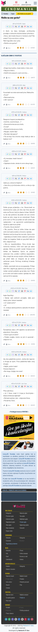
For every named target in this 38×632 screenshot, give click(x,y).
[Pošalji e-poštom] (31, 26)
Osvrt (7, 556)
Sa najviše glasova (10, 597)
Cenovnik (22, 528)
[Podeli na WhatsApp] (10, 26)
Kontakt (8, 607)
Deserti (8, 585)
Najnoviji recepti (10, 576)
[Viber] (12, 619)
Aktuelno (8, 538)
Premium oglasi (10, 516)
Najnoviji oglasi (23, 513)
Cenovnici (8, 541)
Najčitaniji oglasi (24, 519)
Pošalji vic (22, 597)
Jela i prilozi (9, 582)
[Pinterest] (25, 619)
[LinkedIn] (29, 619)
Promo (21, 550)
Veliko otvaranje (24, 553)
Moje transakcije (10, 528)
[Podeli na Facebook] (19, 26)
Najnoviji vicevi (9, 595)
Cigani (12, 14)
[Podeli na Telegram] (7, 26)
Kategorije (8, 513)
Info (7, 553)
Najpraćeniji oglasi (10, 522)
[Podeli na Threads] (22, 26)
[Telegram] (6, 619)
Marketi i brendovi (10, 569)
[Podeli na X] (16, 26)
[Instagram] (32, 619)
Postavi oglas (23, 522)
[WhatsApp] (9, 619)
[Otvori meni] (35, 3)
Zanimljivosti (9, 559)
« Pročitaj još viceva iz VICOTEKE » (19, 412)
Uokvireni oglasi (10, 519)
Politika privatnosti (24, 610)
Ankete (21, 559)
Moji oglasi (8, 525)
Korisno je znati (23, 556)
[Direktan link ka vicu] (4, 48)
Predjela (22, 579)
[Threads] (22, 619)
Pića (21, 585)
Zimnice (8, 588)
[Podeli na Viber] (13, 26)
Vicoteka (5, 14)
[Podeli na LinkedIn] (28, 26)
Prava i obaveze (10, 613)
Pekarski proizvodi (24, 582)
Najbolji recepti (23, 576)
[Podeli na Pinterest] (25, 26)
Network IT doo (28, 625)
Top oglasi (22, 516)
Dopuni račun (9, 531)
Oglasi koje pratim (24, 525)
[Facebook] (19, 619)
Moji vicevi (8, 600)
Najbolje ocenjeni (24, 595)
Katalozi (8, 566)
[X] (16, 619)
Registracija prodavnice (11, 543)
